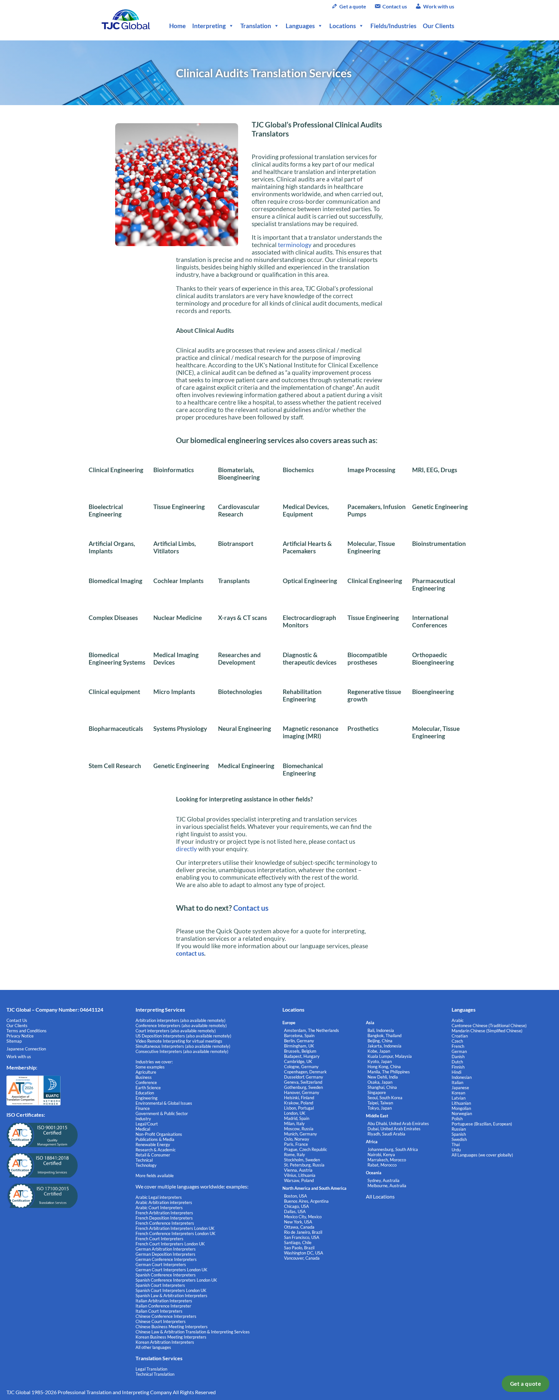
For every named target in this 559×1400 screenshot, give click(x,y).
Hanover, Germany (301, 1092)
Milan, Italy (294, 1123)
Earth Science (148, 1087)
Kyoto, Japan (379, 1061)
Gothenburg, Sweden (303, 1087)
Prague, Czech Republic (305, 1149)
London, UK (294, 1113)
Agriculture (146, 1072)
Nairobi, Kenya (381, 1154)
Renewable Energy (153, 1144)
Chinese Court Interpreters (161, 1321)
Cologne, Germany (301, 1066)
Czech (457, 1041)
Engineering (147, 1098)
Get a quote (525, 1383)
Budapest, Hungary (302, 1056)
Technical (144, 1160)
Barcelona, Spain (299, 1035)
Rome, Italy (294, 1154)
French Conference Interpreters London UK (175, 1233)
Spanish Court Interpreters (160, 1285)
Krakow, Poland (298, 1102)
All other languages (153, 1347)
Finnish (458, 1066)
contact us (190, 953)
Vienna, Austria (298, 1170)
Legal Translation (151, 1369)
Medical (143, 1129)
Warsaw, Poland (299, 1180)
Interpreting (209, 25)
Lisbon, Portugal (299, 1108)
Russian (459, 1129)
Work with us (438, 6)
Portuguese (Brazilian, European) (482, 1123)
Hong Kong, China (384, 1066)
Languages (300, 25)
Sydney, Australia (383, 1180)
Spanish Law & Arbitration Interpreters (171, 1295)
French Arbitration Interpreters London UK (175, 1228)
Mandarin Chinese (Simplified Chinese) (487, 1030)
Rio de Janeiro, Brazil (303, 1232)
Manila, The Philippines (388, 1071)
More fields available (155, 1175)
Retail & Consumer (153, 1154)
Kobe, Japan (378, 1051)
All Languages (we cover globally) (482, 1154)
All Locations (380, 1196)
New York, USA (298, 1221)
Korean (458, 1092)
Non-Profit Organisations (159, 1134)
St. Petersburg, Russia (304, 1164)
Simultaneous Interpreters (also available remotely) (183, 1046)
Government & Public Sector (162, 1113)
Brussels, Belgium (300, 1051)
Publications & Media (155, 1139)
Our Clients (438, 25)
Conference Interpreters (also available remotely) (181, 1025)
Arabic (458, 1020)
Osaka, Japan (379, 1082)
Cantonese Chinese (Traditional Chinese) (489, 1025)
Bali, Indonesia (380, 1030)
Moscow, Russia (298, 1128)
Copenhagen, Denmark (305, 1071)
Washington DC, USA (303, 1252)
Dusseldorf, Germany (303, 1077)
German (459, 1051)
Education (145, 1092)
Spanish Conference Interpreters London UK (176, 1280)
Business (144, 1077)
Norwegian (462, 1113)
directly (186, 848)
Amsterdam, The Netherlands (311, 1030)
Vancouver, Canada (302, 1258)
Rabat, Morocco (382, 1164)
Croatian (460, 1035)
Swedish (459, 1139)
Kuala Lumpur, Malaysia (389, 1056)
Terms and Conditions (26, 1030)
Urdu (456, 1149)
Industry (143, 1118)
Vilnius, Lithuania (299, 1175)
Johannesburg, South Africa (392, 1149)
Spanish (459, 1134)
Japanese (460, 1087)
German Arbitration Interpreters (166, 1249)
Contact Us (16, 1020)
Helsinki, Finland (299, 1097)
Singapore (376, 1092)
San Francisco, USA (301, 1237)
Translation (255, 25)
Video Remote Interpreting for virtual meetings (179, 1041)
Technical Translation (155, 1374)
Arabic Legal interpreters (159, 1197)
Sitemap (14, 1041)
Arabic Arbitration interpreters (164, 1202)
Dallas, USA (295, 1211)
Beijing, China (379, 1040)
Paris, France (296, 1144)
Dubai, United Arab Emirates (394, 1128)
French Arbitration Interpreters (164, 1212)
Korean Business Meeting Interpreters (171, 1337)
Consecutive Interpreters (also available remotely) (182, 1051)
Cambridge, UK (298, 1061)
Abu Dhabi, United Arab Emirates (398, 1123)
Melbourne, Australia (386, 1185)
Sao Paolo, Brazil (299, 1247)
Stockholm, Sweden (302, 1159)
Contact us (394, 6)
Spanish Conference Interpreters (166, 1274)
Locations (342, 25)
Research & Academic (156, 1149)
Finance (143, 1108)
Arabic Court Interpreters (159, 1207)
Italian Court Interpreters (159, 1311)
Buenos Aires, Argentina (306, 1201)
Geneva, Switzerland (303, 1082)
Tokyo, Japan (379, 1108)
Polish (457, 1118)
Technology (146, 1165)
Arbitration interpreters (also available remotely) (180, 1020)
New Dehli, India (382, 1077)
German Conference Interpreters (166, 1259)
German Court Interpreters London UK (171, 1269)
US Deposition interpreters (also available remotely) (183, 1035)
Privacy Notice (20, 1035)
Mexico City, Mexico (303, 1216)
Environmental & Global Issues (164, 1103)
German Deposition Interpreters (165, 1254)
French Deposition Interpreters (164, 1218)
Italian (457, 1082)
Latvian (459, 1098)
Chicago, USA (296, 1206)
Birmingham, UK (299, 1045)
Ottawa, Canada (299, 1227)
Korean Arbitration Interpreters (165, 1342)
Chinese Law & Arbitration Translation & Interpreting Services (193, 1331)
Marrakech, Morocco (386, 1159)
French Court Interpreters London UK (170, 1243)
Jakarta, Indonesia (384, 1045)
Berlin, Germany (299, 1040)
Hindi (456, 1072)
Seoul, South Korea (384, 1097)
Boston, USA (295, 1196)
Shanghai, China (382, 1087)
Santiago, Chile (298, 1242)
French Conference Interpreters (165, 1223)
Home (177, 25)
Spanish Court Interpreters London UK (171, 1290)
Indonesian (462, 1077)
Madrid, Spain (296, 1118)
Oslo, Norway (296, 1139)
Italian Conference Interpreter (163, 1305)
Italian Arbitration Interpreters (164, 1300)
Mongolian (461, 1108)
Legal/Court (147, 1123)
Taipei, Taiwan (380, 1102)
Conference (146, 1082)
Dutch (457, 1061)
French (458, 1046)
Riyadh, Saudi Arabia (386, 1133)
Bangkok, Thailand (384, 1035)
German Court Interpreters (161, 1264)
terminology (295, 244)
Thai (456, 1144)
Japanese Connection (26, 1048)
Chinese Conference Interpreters (166, 1316)
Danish (458, 1056)
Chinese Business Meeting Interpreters (172, 1326)
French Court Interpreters (159, 1238)
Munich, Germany (300, 1133)
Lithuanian (461, 1103)
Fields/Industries (393, 25)
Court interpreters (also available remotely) (176, 1030)
